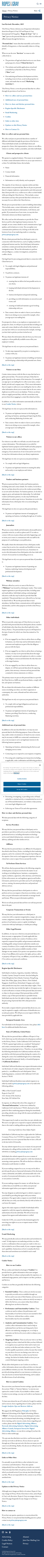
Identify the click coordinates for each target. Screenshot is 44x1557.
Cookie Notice (11, 404)
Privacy (25, 1543)
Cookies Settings (22, 778)
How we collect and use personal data (18, 96)
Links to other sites (12, 121)
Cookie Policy (7, 1540)
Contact (5, 1547)
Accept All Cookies (22, 789)
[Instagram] (3, 1532)
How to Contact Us (12, 129)
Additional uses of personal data (16, 100)
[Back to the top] (8, 365)
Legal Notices (7, 1543)
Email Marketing (11, 112)
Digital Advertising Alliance (27, 1423)
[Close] (40, 765)
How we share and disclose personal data (19, 104)
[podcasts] (9, 1532)
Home (4, 11)
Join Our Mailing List (31, 1540)
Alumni (26, 1537)
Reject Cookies (22, 784)
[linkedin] (6, 1532)
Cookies (8, 117)
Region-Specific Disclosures (15, 108)
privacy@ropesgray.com (24, 1152)
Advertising (6, 1537)
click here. (16, 773)
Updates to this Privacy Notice (16, 125)
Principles (26, 1411)
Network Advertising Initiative (13, 1426)
